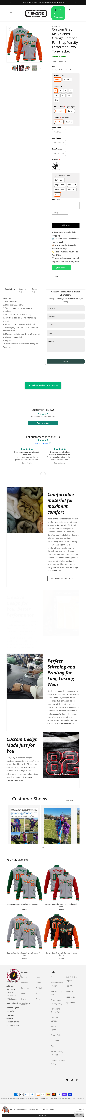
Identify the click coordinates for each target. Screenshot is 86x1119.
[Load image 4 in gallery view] (34, 68)
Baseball (24, 977)
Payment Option (54, 1028)
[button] (11, 13)
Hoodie (39, 977)
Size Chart (61, 61)
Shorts (23, 993)
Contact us (55, 1040)
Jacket (38, 982)
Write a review (43, 423)
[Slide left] (8, 68)
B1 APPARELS (10, 1098)
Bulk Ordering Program (71, 979)
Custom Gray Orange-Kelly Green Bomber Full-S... (24, 905)
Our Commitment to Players (58, 1062)
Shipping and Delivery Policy (56, 1002)
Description (9, 289)
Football (24, 982)
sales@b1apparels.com (21, 1003)
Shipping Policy (22, 290)
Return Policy (35, 290)
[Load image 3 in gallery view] (28, 68)
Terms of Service (54, 1019)
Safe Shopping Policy (56, 993)
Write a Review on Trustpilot (44, 385)
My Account (70, 1002)
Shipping (54, 70)
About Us (54, 977)
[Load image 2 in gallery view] (21, 68)
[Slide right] (40, 68)
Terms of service (54, 1098)
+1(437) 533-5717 (61, 267)
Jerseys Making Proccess (56, 1053)
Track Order (70, 986)
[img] (43, 440)
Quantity (55, 213)
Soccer (24, 1004)
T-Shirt (38, 993)
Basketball (25, 988)
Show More (70, 800)
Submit (65, 361)
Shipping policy (66, 1098)
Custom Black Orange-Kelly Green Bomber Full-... (61, 954)
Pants (38, 1004)
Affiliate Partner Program (57, 984)
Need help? (70, 997)
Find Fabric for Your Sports (62, 578)
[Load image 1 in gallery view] (14, 68)
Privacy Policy (56, 1035)
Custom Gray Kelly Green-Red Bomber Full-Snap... (61, 905)
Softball (39, 988)
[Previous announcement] (10, 2)
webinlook (24, 1098)
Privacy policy (44, 1098)
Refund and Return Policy (56, 1010)
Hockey (24, 999)
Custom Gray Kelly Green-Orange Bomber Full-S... (24, 954)
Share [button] (57, 276)
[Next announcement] (75, 2)
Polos (38, 999)
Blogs (53, 1046)
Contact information (79, 1098)
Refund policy (34, 1098)
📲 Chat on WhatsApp (58, 13)
